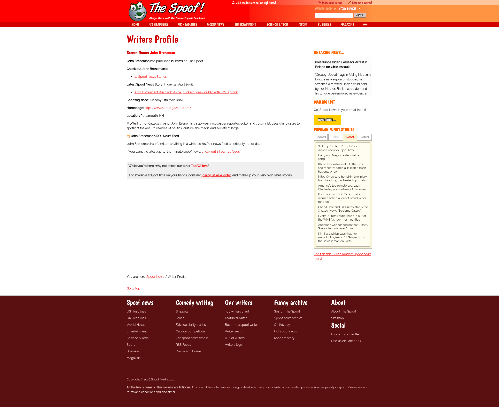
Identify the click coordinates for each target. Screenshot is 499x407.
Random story (284, 338)
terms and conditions (141, 392)
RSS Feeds (183, 344)
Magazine (134, 358)
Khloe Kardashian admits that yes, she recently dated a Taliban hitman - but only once (343, 167)
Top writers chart (237, 311)
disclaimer (168, 392)
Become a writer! (362, 3)
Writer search (234, 331)
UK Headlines (136, 318)
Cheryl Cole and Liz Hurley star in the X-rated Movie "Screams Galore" (343, 209)
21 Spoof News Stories (150, 76)
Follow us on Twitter (345, 334)
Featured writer (236, 318)
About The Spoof (343, 311)
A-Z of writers (235, 338)
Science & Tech (138, 338)
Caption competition (190, 331)
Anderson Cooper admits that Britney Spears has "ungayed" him (343, 226)
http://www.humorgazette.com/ (167, 108)
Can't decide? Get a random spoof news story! (342, 256)
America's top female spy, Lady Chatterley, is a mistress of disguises (342, 187)
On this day (282, 325)
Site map (337, 318)
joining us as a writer (216, 175)
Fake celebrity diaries (191, 325)
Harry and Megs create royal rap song (339, 157)
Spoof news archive (288, 318)
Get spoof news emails (192, 338)
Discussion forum (332, 3)
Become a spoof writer (241, 325)
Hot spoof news (285, 331)
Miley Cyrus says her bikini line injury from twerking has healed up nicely (342, 178)
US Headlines (136, 311)
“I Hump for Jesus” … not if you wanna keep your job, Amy (338, 148)
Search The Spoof (287, 311)
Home (135, 24)
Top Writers (199, 166)
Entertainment (137, 331)
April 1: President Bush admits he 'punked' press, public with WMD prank (186, 92)
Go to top (133, 288)
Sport (131, 344)
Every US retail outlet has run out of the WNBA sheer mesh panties (342, 217)
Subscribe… (327, 120)
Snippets (182, 311)
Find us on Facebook (346, 341)
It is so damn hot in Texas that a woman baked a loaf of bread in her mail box (342, 198)
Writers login (234, 344)
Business (133, 351)
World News (136, 325)
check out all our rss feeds (221, 151)
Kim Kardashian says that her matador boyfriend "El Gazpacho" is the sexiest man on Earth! (341, 237)
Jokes (180, 318)
